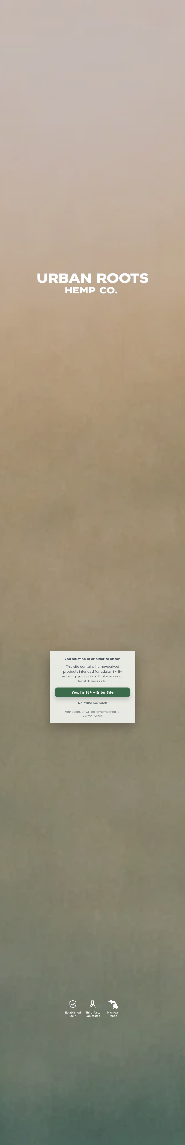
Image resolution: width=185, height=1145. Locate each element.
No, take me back (92, 703)
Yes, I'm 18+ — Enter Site (92, 692)
